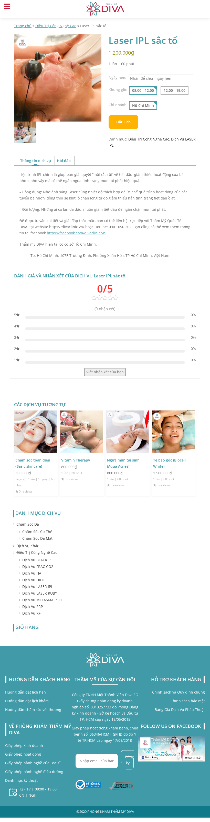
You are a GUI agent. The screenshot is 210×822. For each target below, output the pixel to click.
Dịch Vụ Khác (27, 545)
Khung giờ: (118, 90)
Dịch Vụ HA (31, 573)
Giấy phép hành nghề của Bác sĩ (32, 762)
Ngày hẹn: (117, 77)
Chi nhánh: (118, 105)
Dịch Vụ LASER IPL (37, 586)
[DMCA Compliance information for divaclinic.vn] (121, 785)
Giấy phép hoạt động (23, 754)
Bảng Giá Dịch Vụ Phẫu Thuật (180, 709)
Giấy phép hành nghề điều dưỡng (34, 771)
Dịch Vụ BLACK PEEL (39, 559)
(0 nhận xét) (104, 308)
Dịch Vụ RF (31, 613)
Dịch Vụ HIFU (33, 579)
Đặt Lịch (123, 121)
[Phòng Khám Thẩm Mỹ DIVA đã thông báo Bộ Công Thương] (88, 784)
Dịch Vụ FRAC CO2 (37, 566)
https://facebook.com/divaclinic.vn (76, 232)
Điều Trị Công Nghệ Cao (55, 25)
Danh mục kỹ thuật (21, 780)
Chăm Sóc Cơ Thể (37, 531)
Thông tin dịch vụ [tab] (35, 160)
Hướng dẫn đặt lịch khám (27, 700)
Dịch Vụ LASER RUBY (39, 593)
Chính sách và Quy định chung (178, 692)
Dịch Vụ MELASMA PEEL (42, 599)
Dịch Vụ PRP (32, 606)
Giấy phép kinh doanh (24, 745)
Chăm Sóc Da (27, 524)
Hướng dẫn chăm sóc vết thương (33, 709)
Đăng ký (129, 759)
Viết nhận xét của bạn (105, 371)
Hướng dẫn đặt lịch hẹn (25, 692)
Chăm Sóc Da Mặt (37, 538)
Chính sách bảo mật (188, 700)
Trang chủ (23, 25)
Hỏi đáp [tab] (64, 160)
